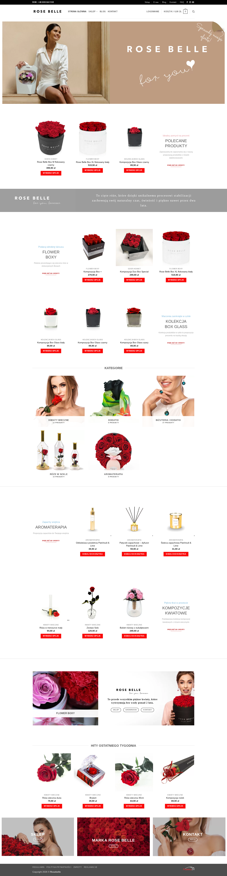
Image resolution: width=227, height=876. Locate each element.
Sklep (147, 2)
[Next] (190, 254)
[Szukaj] (193, 12)
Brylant (93, 798)
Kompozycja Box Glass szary (134, 342)
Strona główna (77, 11)
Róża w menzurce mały (51, 627)
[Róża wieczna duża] (52, 772)
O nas (156, 2)
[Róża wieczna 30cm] (134, 772)
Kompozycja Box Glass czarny (134, 162)
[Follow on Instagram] (190, 2)
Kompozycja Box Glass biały (51, 342)
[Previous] (28, 145)
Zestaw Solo (93, 627)
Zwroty (77, 867)
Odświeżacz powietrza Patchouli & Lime (92, 544)
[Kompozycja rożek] (175, 772)
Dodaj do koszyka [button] (92, 554)
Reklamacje (90, 867)
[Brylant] (93, 772)
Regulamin (38, 867)
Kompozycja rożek (175, 798)
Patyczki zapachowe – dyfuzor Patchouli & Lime (134, 544)
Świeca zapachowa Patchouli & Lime (176, 544)
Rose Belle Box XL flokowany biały (92, 162)
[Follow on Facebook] (187, 2)
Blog (164, 2)
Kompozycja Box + (93, 271)
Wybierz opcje (51, 173)
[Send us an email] (193, 2)
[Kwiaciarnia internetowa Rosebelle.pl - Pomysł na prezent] (47, 11)
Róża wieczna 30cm (134, 798)
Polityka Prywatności (58, 867)
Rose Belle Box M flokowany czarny (51, 163)
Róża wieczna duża (51, 798)
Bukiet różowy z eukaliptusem (134, 627)
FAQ (182, 2)
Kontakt (173, 2)
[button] (153, 11)
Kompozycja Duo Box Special (134, 271)
